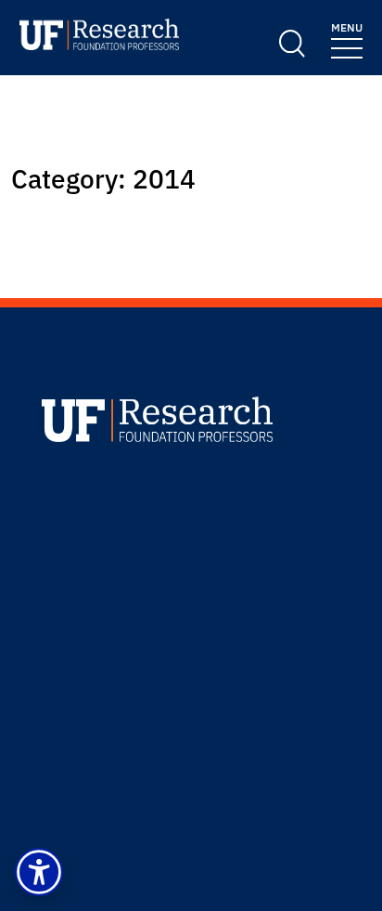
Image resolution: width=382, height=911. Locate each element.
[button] (39, 872)
